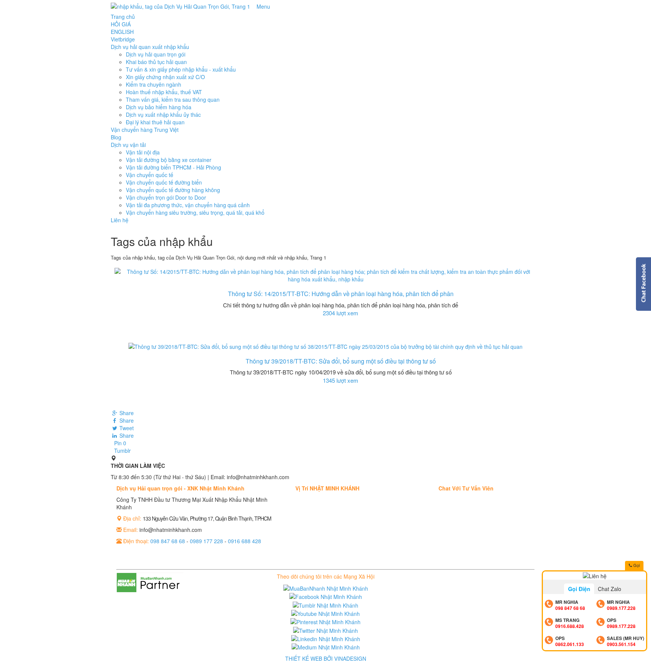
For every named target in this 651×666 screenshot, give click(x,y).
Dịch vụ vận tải (128, 144)
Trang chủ (123, 16)
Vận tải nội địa (143, 152)
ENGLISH (122, 31)
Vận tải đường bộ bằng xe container (168, 159)
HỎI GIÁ (121, 24)
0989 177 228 (206, 541)
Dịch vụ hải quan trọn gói (155, 54)
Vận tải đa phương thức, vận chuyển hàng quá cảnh (188, 205)
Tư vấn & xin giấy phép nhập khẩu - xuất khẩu (181, 69)
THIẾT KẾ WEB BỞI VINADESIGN (325, 658)
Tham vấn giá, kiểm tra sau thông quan (173, 99)
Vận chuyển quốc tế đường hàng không (173, 190)
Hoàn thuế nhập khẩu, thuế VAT (164, 92)
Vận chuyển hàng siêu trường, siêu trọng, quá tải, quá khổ (195, 212)
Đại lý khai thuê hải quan (155, 122)
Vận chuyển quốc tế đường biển (164, 182)
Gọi (636, 565)
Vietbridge (123, 39)
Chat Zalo (609, 589)
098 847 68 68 (167, 541)
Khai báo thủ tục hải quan (156, 62)
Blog (116, 137)
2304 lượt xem (340, 313)
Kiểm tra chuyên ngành (153, 84)
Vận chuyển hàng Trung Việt (145, 129)
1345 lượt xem (340, 380)
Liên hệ (119, 220)
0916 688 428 (244, 541)
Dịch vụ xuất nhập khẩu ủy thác (163, 114)
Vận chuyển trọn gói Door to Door (166, 197)
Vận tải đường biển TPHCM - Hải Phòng (173, 167)
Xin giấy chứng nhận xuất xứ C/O (165, 77)
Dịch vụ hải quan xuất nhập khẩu (150, 46)
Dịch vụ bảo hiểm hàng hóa (158, 107)
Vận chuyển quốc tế (149, 175)
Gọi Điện (579, 589)
